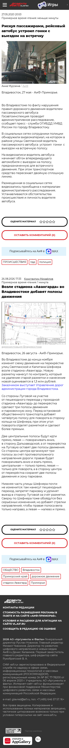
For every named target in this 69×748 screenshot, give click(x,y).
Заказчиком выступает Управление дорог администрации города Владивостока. (33, 387)
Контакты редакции (18, 607)
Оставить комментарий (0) (34, 235)
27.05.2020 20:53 (11, 14)
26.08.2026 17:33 (11, 278)
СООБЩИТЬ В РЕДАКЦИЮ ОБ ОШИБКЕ (29, 628)
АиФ (25, 86)
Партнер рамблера (33, 731)
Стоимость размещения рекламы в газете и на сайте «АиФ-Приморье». (30, 614)
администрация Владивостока (22, 346)
